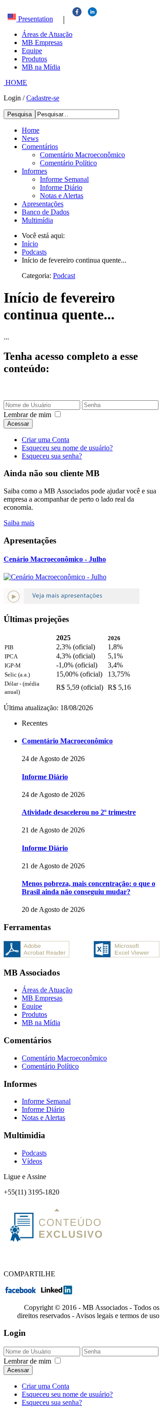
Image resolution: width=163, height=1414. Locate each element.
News (30, 138)
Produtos (34, 59)
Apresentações (42, 204)
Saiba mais (19, 523)
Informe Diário (61, 187)
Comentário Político (68, 163)
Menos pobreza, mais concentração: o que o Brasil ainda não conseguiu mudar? (88, 888)
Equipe (32, 51)
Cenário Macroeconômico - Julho (55, 559)
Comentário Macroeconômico (82, 155)
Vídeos (32, 1161)
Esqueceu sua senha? (52, 456)
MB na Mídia (41, 67)
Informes (34, 171)
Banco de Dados (45, 212)
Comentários (40, 146)
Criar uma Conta (45, 439)
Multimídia (37, 220)
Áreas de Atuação (47, 34)
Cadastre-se (42, 98)
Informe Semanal (64, 179)
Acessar (18, 423)
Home (30, 130)
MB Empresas (42, 42)
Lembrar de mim (27, 414)
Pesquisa (19, 114)
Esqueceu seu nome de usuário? (67, 448)
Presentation (34, 19)
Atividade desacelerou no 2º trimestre (79, 812)
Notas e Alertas (61, 195)
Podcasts (34, 1153)
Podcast (64, 275)
